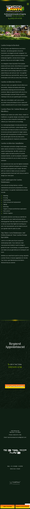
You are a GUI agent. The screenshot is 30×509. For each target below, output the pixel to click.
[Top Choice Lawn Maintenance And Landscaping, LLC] (15, 9)
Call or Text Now (7, 506)
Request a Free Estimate (22, 506)
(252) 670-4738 (16, 18)
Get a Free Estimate (15, 386)
